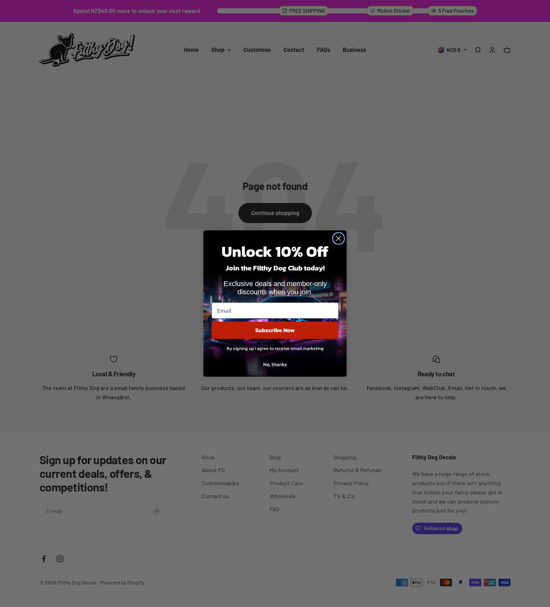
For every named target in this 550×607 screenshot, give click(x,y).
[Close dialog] (338, 238)
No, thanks (275, 364)
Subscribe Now (275, 330)
